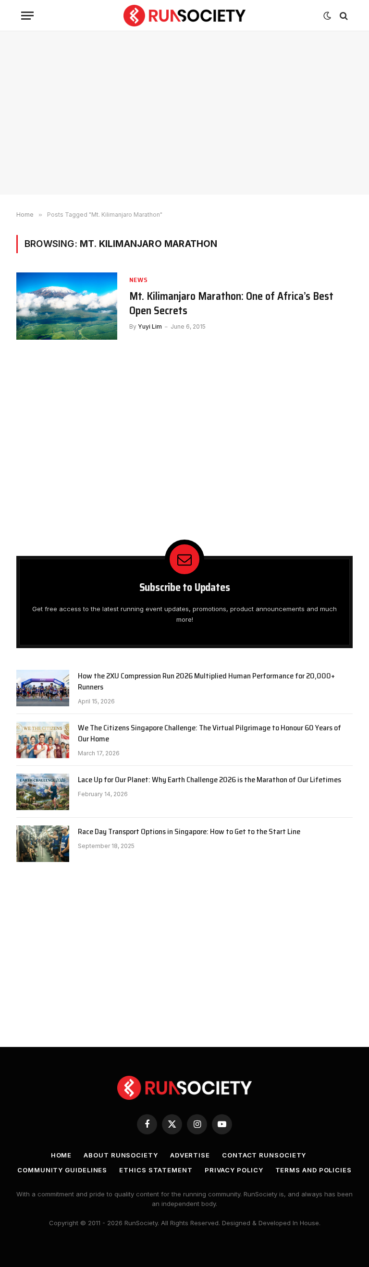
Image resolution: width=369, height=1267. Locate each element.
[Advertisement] (184, 113)
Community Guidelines (62, 1170)
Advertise (190, 1155)
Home (61, 1155)
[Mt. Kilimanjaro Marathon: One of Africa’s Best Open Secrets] (66, 306)
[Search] (343, 15)
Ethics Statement (156, 1170)
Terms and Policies (313, 1170)
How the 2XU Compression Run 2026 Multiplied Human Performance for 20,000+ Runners (206, 682)
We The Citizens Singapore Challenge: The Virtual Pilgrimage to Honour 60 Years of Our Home (209, 734)
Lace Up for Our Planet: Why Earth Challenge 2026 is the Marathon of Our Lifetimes (209, 780)
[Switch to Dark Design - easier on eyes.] (327, 16)
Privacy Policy (234, 1170)
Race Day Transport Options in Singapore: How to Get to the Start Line (189, 831)
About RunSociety (121, 1155)
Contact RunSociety (264, 1155)
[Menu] (27, 15)
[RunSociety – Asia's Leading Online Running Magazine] (184, 15)
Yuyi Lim (150, 326)
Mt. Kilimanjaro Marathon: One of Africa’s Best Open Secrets (231, 303)
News (138, 280)
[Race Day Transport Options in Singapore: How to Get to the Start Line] (42, 843)
